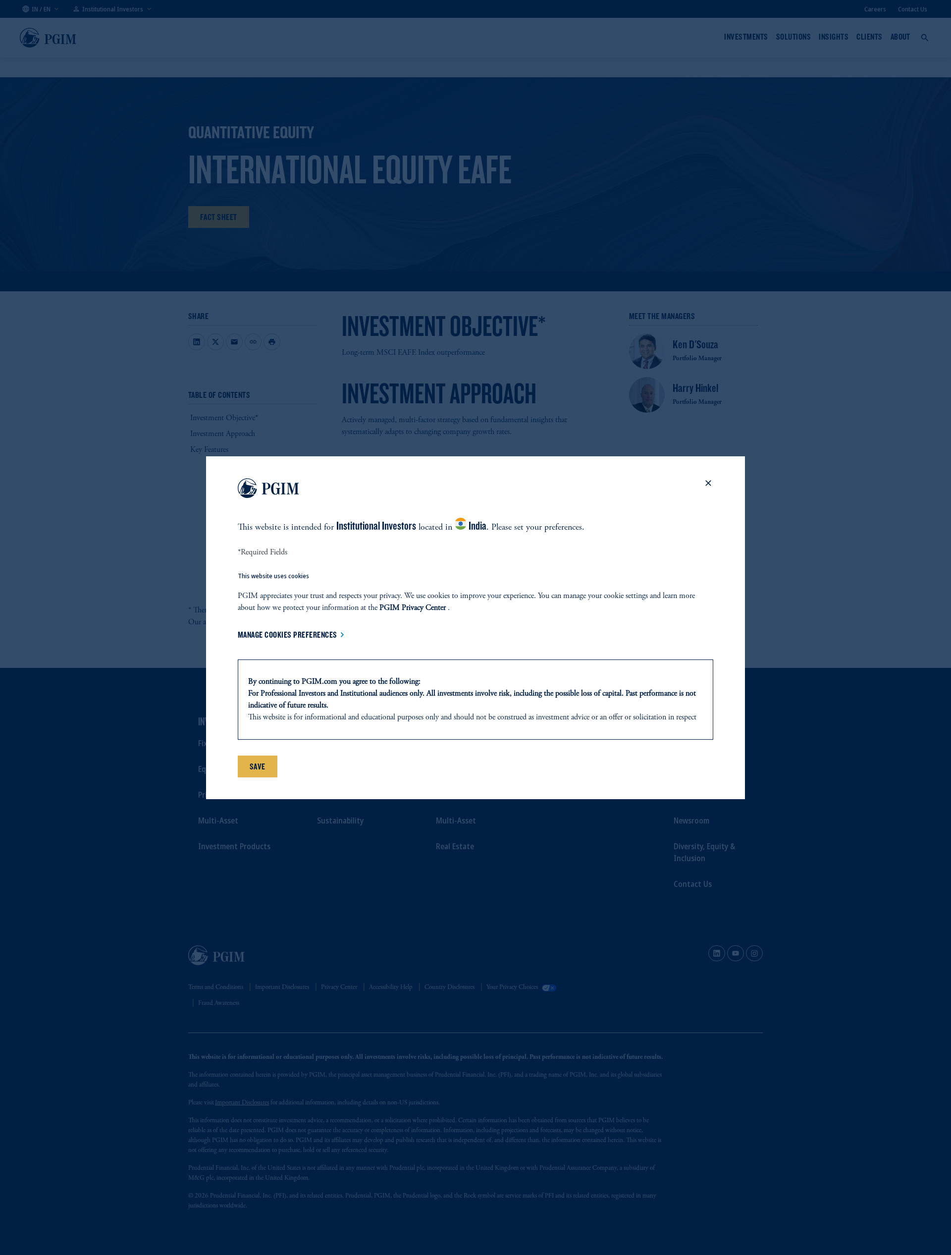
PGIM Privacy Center (412, 608)
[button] (708, 490)
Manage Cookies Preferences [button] (287, 635)
